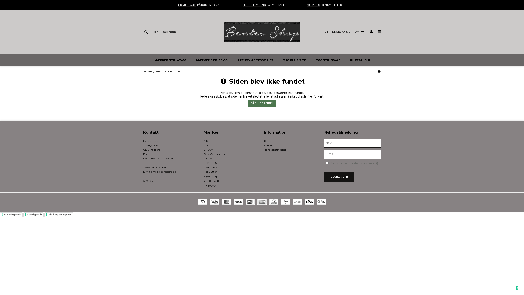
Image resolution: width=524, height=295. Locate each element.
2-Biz (207, 140)
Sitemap (148, 180)
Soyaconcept (211, 176)
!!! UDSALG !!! (360, 60)
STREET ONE (211, 180)
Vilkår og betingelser (60, 214)
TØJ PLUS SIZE (294, 60)
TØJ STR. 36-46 (328, 60)
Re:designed (211, 167)
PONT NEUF (211, 163)
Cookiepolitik (34, 214)
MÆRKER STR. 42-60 (170, 60)
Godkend (337, 176)
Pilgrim (208, 158)
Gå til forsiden (262, 103)
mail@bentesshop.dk (164, 171)
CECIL (207, 145)
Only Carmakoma (215, 154)
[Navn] (352, 143)
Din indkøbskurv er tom (342, 31)
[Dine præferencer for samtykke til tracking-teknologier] (517, 288)
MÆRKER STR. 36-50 (212, 60)
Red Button (210, 171)
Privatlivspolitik (12, 214)
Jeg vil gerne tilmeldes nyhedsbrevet (356, 162)
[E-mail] (352, 154)
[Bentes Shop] (262, 32)
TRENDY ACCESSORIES (255, 60)
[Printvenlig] (379, 71)
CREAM (208, 149)
